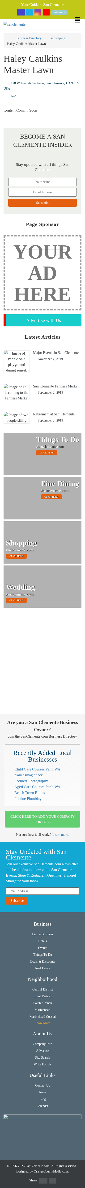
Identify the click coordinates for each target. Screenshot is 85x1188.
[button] (79, 20)
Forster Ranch (42, 1003)
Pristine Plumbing (28, 799)
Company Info (42, 1044)
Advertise (59, 12)
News (42, 1092)
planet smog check (28, 775)
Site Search (42, 1057)
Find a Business (42, 934)
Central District (42, 989)
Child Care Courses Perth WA (37, 769)
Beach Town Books (29, 793)
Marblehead (42, 1010)
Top (78, 1181)
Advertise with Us (43, 320)
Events (42, 948)
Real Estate (42, 968)
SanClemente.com (38, 1166)
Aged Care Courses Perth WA (37, 787)
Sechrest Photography (31, 781)
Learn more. (60, 834)
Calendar (42, 1106)
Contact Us (42, 1085)
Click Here (47, 452)
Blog (42, 1099)
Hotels (42, 941)
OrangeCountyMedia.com (51, 1171)
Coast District (43, 996)
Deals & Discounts (42, 961)
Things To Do (42, 954)
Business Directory (29, 38)
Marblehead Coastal (43, 1016)
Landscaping (56, 38)
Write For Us (42, 1064)
